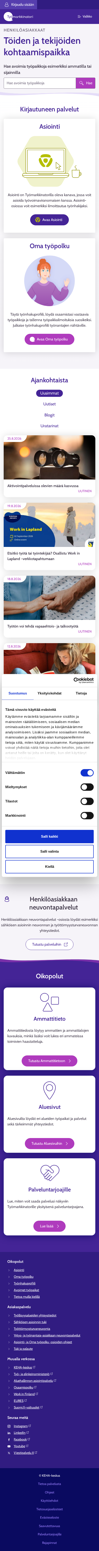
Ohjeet (49, 1492)
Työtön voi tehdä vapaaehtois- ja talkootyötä (42, 626)
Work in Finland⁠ (24, 1394)
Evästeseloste (49, 1517)
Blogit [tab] (49, 415)
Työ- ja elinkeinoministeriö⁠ (32, 1374)
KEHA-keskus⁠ (23, 1367)
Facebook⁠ (20, 1439)
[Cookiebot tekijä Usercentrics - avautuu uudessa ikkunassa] (73, 680)
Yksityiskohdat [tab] (49, 693)
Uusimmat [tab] (49, 393)
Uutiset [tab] (49, 404)
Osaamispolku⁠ (23, 1387)
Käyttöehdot (49, 1501)
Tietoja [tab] (81, 693)
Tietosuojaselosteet (49, 1509)
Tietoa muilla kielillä (27, 1297)
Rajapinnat (49, 1543)
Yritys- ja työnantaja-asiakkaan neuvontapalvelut (47, 1335)
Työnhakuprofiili (24, 1283)
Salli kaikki (49, 836)
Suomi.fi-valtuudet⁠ (26, 1407)
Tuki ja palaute (23, 1349)
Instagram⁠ (21, 1426)
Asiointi (19, 1270)
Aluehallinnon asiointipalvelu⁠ (33, 1381)
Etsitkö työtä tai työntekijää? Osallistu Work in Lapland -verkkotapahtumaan (43, 556)
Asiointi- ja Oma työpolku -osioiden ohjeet (43, 1342)
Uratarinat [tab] (49, 425)
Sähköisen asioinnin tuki (30, 1322)
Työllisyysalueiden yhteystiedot (35, 1315)
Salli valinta (49, 851)
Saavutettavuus (49, 1526)
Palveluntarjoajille (49, 1534)
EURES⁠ (18, 1401)
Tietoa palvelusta (49, 1484)
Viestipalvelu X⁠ (24, 1453)
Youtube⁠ (19, 1446)
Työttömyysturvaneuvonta (32, 1329)
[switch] (87, 787)
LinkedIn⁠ (20, 1433)
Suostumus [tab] (18, 693)
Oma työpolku (23, 1277)
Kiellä (49, 866)
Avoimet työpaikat (26, 1290)
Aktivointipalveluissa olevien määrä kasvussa (43, 486)
